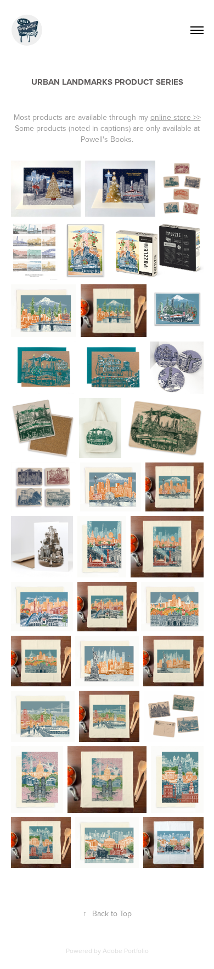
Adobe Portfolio (126, 950)
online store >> (175, 117)
